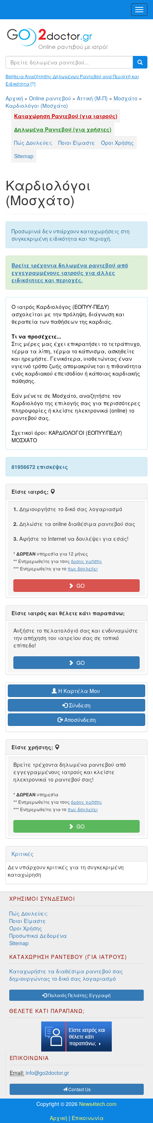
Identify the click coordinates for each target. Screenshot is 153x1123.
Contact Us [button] (79, 1089)
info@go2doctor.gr (47, 1072)
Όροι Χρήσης (117, 142)
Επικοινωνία (88, 1118)
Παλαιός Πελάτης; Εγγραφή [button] (79, 995)
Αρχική (14, 98)
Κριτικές (22, 853)
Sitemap (23, 156)
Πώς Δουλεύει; (33, 142)
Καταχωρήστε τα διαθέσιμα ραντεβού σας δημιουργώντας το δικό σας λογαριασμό (66, 974)
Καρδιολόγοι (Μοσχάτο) (37, 105)
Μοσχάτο (125, 98)
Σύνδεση (79, 705)
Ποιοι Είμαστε (76, 142)
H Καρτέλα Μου (79, 690)
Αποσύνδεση (79, 719)
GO (79, 585)
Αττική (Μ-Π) (92, 98)
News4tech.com (98, 1103)
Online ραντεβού (50, 98)
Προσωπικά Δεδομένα (38, 935)
